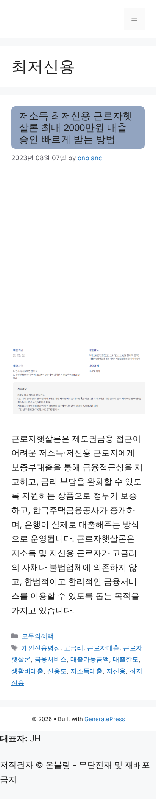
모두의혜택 (38, 636)
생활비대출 (27, 671)
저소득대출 (86, 671)
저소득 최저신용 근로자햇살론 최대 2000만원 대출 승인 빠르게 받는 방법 (76, 127)
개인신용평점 (41, 648)
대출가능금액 (89, 659)
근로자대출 (103, 648)
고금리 (73, 648)
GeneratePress (104, 719)
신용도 (57, 671)
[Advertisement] (78, 255)
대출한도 (126, 659)
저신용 (116, 671)
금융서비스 (50, 659)
